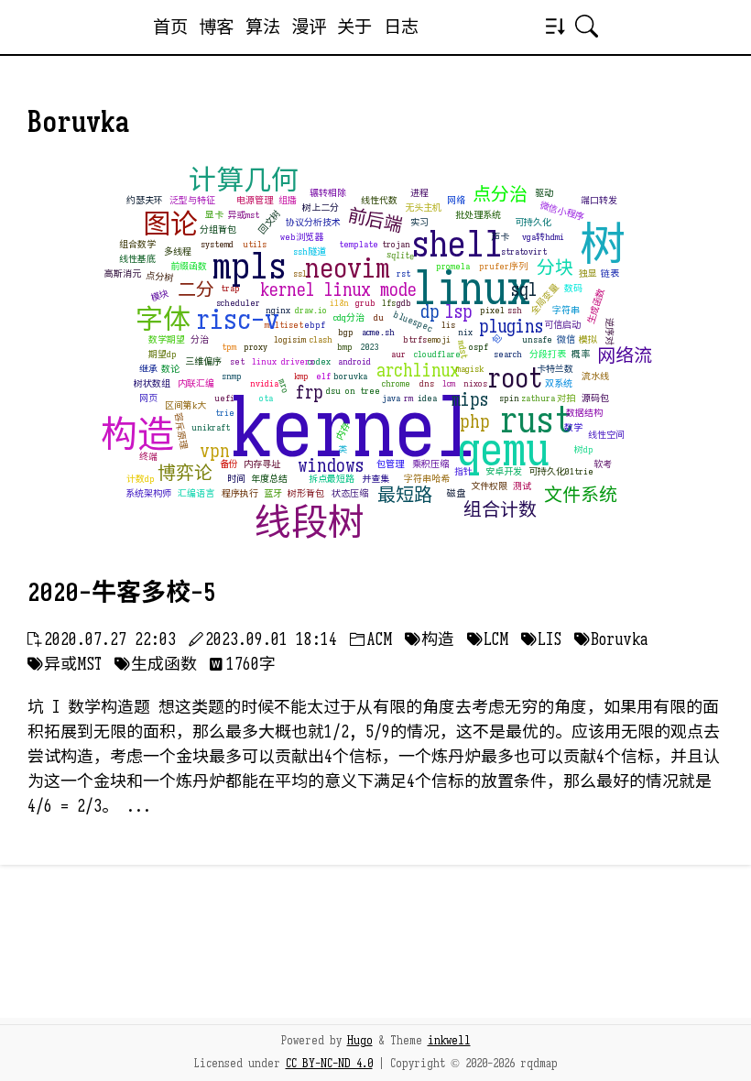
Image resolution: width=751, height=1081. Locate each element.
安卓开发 (503, 471)
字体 (163, 319)
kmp (301, 376)
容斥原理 (181, 431)
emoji (439, 339)
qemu (503, 449)
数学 (573, 427)
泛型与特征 (192, 200)
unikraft (210, 427)
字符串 (566, 310)
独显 (588, 273)
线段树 (310, 522)
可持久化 (533, 222)
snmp (232, 376)
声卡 (500, 237)
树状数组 (152, 383)
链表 (610, 273)
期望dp (162, 354)
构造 (137, 434)
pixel (492, 310)
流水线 (595, 376)
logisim (290, 339)
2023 (370, 347)
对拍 (566, 398)
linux (471, 288)
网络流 (624, 355)
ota (266, 398)
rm (408, 398)
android (354, 361)
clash (321, 339)
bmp (345, 347)
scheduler (238, 303)
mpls (249, 266)
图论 (170, 224)
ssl (300, 273)
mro (282, 386)
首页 (170, 27)
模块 (159, 296)
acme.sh (378, 332)
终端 (148, 457)
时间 (236, 479)
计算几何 (244, 180)
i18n (339, 303)
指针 (463, 471)
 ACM (371, 639)
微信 (566, 339)
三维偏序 (203, 361)
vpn (215, 451)
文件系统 (580, 495)
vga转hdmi (543, 237)
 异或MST (64, 664)
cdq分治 (349, 317)
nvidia (264, 383)
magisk (470, 369)
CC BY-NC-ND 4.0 (329, 1063)
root (514, 378)
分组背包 (218, 229)
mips (470, 399)
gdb (404, 303)
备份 (229, 464)
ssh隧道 (309, 251)
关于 (354, 27)
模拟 (588, 339)
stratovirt (524, 251)
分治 (199, 339)
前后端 (375, 220)
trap (230, 288)
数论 (170, 369)
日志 (401, 27)
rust (536, 419)
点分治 (500, 194)
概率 (580, 354)
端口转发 (599, 200)
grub (365, 303)
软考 (602, 464)
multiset (284, 325)
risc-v (237, 319)
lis (448, 325)
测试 (522, 486)
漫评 (308, 27)
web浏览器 (301, 237)
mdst (462, 350)
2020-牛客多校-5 (121, 592)
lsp (459, 311)
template (358, 244)
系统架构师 (148, 493)
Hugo (360, 1040)
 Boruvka (611, 639)
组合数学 (137, 244)
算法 (262, 27)
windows (331, 465)
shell (457, 244)
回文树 (269, 222)
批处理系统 (478, 215)
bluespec (413, 321)
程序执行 (240, 493)
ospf (478, 347)
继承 (148, 369)
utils (255, 244)
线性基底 (137, 259)
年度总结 (269, 479)
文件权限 (489, 486)
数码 (573, 288)
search (508, 354)
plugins (511, 326)
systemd (217, 244)
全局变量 (544, 299)
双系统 (558, 383)
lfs (389, 303)
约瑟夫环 (144, 200)
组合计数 (500, 509)
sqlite (401, 256)
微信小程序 (562, 211)
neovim (347, 268)
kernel (354, 428)
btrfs (415, 339)
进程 (419, 193)
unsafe (537, 339)
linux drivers (283, 361)
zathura (538, 398)
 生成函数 (155, 664)
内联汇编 (196, 383)
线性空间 (606, 435)
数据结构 (584, 413)
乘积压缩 (430, 464)
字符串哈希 (427, 479)
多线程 (177, 251)
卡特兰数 (555, 369)
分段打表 (547, 354)
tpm (229, 347)
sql (524, 289)
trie (224, 413)
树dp (583, 449)
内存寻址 (262, 464)
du (379, 317)
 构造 (429, 639)
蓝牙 (273, 493)
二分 (196, 289)
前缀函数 (188, 266)
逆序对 (609, 331)
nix (465, 332)
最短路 (404, 495)
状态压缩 (350, 493)
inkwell (449, 1040)
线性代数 (379, 200)
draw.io (311, 310)
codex (319, 361)
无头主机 (423, 207)
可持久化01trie (560, 471)
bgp (346, 332)
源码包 (595, 398)
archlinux (418, 370)
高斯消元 (122, 273)
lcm (448, 383)
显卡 (214, 215)
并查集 (375, 479)
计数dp (140, 479)
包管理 (390, 464)
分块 (555, 268)
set (237, 361)
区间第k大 (185, 405)
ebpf (314, 325)
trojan (396, 244)
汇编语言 (196, 493)
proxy (255, 347)
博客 (216, 27)
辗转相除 (328, 193)
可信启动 (562, 325)
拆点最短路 (331, 479)
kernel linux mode (338, 289)
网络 (456, 200)
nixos (475, 383)
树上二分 (320, 207)
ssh (514, 310)
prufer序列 (503, 266)
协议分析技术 (313, 222)
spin (509, 398)
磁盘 (456, 493)
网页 (148, 398)
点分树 (159, 277)
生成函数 (595, 307)
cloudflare (437, 354)
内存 (342, 431)
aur (398, 354)
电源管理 (254, 200)
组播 (287, 200)
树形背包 (306, 493)
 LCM (487, 639)
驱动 (544, 193)
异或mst (243, 215)
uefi (224, 398)
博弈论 (185, 473)
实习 (419, 222)
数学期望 (166, 339)
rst (403, 273)
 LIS (541, 639)
